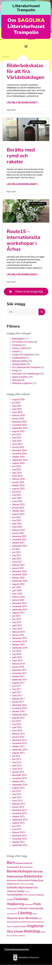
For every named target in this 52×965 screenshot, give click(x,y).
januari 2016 (18, 737)
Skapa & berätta (19, 377)
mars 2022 (17, 527)
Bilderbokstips (15, 876)
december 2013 (19, 810)
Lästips (34, 914)
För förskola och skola (22, 342)
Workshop (32, 931)
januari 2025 (18, 447)
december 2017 (19, 670)
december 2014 (19, 775)
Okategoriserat (19, 364)
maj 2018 (16, 654)
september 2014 (19, 784)
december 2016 (19, 705)
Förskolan (21, 899)
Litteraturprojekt (35, 908)
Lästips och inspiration (23, 354)
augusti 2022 (18, 514)
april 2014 (17, 797)
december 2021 (19, 536)
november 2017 (19, 673)
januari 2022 (18, 533)
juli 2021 (16, 549)
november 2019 (19, 606)
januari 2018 (18, 667)
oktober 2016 (18, 711)
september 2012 (19, 845)
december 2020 (19, 571)
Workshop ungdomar (22, 383)
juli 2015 (16, 756)
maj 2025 (16, 437)
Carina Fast (24, 884)
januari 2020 (18, 600)
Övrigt (15, 370)
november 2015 (19, 743)
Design (31, 884)
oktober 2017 (18, 676)
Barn (11, 862)
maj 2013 (16, 829)
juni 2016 (16, 721)
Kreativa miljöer (19, 348)
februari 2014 (18, 804)
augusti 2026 (18, 399)
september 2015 (19, 749)
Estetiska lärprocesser (20, 887)
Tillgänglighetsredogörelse (16, 949)
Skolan (21, 918)
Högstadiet (28, 904)
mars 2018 (17, 660)
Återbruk (22, 936)
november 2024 (19, 453)
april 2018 (17, 657)
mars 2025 (17, 444)
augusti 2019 (18, 612)
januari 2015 (18, 772)
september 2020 (19, 581)
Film (25, 895)
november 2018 (19, 641)
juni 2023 (16, 492)
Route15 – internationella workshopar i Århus (23, 240)
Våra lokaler (15, 931)
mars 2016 (17, 730)
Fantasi (26, 891)
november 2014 (19, 778)
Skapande (12, 918)
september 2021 (19, 546)
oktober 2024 (18, 457)
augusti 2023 (18, 488)
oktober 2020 (18, 577)
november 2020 (19, 574)
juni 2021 (16, 552)
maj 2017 (16, 689)
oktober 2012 (18, 842)
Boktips (34, 880)
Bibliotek (38, 871)
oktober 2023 (18, 485)
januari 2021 (18, 568)
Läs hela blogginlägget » (23, 102)
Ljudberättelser (19, 358)
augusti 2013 (18, 823)
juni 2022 (16, 517)
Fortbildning (39, 895)
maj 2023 (16, 495)
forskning (31, 895)
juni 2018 (16, 651)
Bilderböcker (33, 876)
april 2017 (17, 692)
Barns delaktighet (26, 867)
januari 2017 (18, 702)
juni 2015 (16, 759)
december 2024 (19, 450)
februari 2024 (18, 479)
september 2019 (19, 609)
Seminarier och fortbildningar (26, 373)
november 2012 (19, 839)
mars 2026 (17, 412)
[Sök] (42, 312)
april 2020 (17, 590)
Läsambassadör (12, 914)
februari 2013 (18, 832)
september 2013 (19, 819)
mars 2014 (17, 800)
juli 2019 (16, 616)
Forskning (16, 345)
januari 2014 (18, 807)
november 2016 (19, 708)
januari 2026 (18, 418)
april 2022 (17, 523)
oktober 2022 (18, 511)
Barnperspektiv (13, 867)
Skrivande (16, 380)
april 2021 (17, 558)
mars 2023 (17, 501)
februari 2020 (18, 597)
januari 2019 (18, 635)
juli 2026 (16, 402)
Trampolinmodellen (19, 927)
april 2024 (17, 472)
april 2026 (17, 409)
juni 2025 (16, 434)
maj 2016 (16, 724)
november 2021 (19, 539)
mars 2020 (17, 593)
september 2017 (19, 679)
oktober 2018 (18, 644)
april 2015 (17, 765)
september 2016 (19, 714)
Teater (9, 927)
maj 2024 (16, 469)
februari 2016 (18, 733)
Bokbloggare (18, 338)
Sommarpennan (37, 922)
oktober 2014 (18, 781)
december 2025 (19, 421)
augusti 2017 (18, 683)
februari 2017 (18, 698)
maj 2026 (16, 406)
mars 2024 (17, 476)
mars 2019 (17, 628)
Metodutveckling (20, 361)
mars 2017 (17, 695)
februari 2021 (18, 565)
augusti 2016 (18, 718)
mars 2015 (17, 768)
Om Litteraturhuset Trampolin (26, 367)
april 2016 (17, 727)
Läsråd (15, 351)
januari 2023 (18, 507)
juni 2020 (16, 587)
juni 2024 (16, 466)
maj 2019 (16, 622)
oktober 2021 (18, 542)
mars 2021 (17, 562)
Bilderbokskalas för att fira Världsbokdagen (25, 71)
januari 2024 (18, 482)
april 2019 (17, 625)
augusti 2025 (18, 431)
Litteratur (23, 908)
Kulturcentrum (12, 909)
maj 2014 (16, 794)
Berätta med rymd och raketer (21, 156)
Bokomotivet (23, 880)
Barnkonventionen (23, 863)
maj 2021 (16, 555)
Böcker (16, 884)
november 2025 (19, 425)
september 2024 (19, 460)
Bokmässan (12, 880)
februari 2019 (18, 632)
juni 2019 (16, 619)
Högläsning (15, 904)
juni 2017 (16, 686)
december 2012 (19, 835)
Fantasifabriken (15, 894)
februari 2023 (18, 504)
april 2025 (17, 441)
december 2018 (19, 638)
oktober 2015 (18, 746)
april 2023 (17, 498)
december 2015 (19, 740)
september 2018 (19, 648)
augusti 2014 (18, 788)
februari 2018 (18, 663)
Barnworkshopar (19, 871)
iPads (37, 904)
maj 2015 (16, 762)
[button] (26, 46)
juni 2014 (16, 791)
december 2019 (19, 603)
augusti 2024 (18, 463)
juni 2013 (16, 826)
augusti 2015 (18, 753)
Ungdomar (35, 926)
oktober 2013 (18, 816)
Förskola (10, 900)
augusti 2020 (18, 584)
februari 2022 (18, 530)
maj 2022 (16, 520)
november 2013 (19, 813)
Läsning (25, 913)
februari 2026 (18, 415)
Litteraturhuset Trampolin (26, 8)
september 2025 (19, 428)
